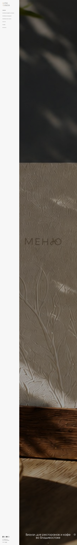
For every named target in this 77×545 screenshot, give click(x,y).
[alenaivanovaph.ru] (6, 4)
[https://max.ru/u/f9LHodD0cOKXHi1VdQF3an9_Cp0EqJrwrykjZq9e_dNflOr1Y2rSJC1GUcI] (3, 537)
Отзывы (3, 24)
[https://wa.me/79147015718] (5, 537)
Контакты (4, 27)
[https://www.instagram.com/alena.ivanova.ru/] (8, 537)
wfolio (6, 542)
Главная (4, 10)
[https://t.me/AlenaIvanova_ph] (6, 537)
